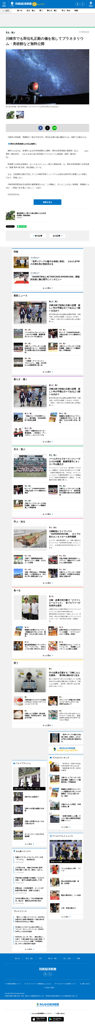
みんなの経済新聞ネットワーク (47, 1005)
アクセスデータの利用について (66, 984)
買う (41, 10)
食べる (19, 10)
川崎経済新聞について (14, 984)
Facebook (77, 4)
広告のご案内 (50, 987)
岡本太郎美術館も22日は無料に (23, 144)
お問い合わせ (85, 984)
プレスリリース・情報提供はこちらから (38, 984)
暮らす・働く (52, 10)
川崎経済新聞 (21, 4)
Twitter (83, 4)
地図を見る (47, 202)
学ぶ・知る (66, 10)
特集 (76, 10)
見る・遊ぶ (31, 10)
